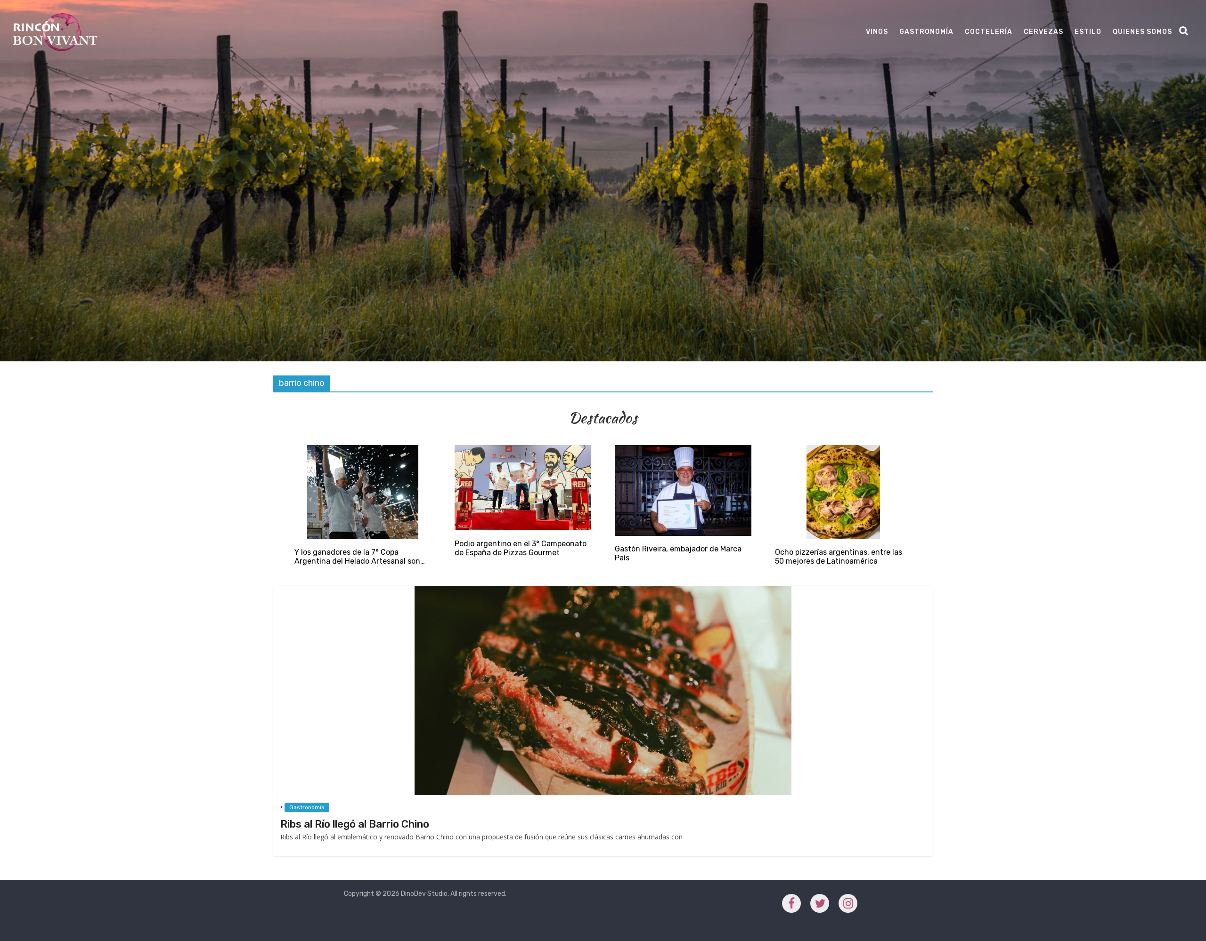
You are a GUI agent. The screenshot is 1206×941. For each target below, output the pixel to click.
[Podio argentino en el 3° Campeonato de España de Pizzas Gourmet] (523, 449)
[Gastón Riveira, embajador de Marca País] (683, 449)
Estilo (1088, 32)
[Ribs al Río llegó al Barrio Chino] (603, 590)
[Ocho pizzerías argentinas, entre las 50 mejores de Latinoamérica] (843, 449)
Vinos (877, 32)
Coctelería (988, 32)
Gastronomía (926, 32)
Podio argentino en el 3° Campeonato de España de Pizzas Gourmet (521, 548)
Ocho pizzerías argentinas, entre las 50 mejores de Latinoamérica (838, 557)
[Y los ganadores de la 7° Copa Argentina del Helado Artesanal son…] (362, 449)
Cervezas (1043, 32)
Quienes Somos (1142, 32)
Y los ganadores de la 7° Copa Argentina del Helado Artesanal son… (359, 557)
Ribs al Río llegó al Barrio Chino (354, 824)
